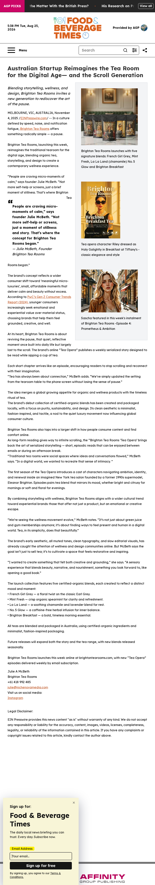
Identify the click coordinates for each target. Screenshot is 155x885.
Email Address (22, 849)
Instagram (15, 698)
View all (146, 6)
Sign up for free (40, 865)
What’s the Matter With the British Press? (52, 6)
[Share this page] (144, 50)
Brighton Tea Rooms (34, 129)
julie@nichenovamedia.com (28, 687)
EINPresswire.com (33, 118)
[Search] (125, 50)
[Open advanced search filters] (134, 50)
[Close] (74, 802)
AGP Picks (12, 6)
